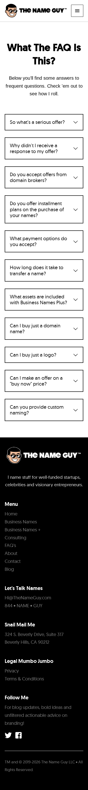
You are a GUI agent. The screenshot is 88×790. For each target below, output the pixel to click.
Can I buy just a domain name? (35, 328)
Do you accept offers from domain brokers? (38, 177)
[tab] (44, 122)
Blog (9, 569)
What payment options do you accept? (38, 241)
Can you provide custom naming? (37, 410)
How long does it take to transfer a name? (36, 270)
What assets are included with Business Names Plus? (38, 299)
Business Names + (23, 530)
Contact (13, 561)
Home (11, 514)
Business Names (21, 522)
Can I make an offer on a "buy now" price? (36, 381)
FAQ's (10, 545)
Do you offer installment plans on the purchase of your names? (37, 209)
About (11, 553)
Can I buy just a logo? (33, 355)
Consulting (15, 537)
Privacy (12, 671)
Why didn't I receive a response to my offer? (34, 148)
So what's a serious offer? (37, 122)
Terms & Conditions (24, 679)
